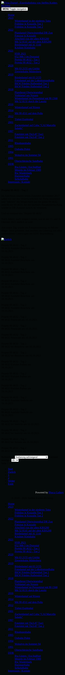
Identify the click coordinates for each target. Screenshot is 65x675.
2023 (10, 17)
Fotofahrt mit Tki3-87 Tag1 (29, 134)
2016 (10, 104)
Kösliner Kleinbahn (25, 47)
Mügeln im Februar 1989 (28, 170)
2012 (10, 116)
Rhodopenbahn (23, 143)
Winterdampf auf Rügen (27, 107)
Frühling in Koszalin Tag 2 (29, 26)
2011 (10, 140)
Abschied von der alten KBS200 (32, 38)
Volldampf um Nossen (26, 95)
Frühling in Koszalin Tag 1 (29, 23)
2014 (10, 110)
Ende (11, 483)
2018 (10, 89)
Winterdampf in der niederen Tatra (33, 20)
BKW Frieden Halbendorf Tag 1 (32, 83)
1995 (10, 146)
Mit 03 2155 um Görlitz (27, 68)
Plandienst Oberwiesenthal (29, 92)
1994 (10, 152)
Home (11, 14)
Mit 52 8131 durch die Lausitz (30, 101)
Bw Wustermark (23, 173)
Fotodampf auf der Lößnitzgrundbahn (34, 80)
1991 (10, 158)
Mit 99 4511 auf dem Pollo (29, 113)
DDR (11, 164)
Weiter (11, 480)
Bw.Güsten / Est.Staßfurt (28, 167)
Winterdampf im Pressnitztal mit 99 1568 (36, 98)
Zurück (12, 471)
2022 (10, 29)
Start (10, 469)
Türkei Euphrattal (24, 119)
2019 (10, 74)
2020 (10, 65)
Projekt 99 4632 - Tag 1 (27, 59)
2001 (10, 122)
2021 (10, 50)
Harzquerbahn (22, 176)
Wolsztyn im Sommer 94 (28, 155)
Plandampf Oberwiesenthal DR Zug (34, 32)
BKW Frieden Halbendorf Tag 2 (32, 86)
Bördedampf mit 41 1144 (28, 44)
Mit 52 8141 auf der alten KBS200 (33, 41)
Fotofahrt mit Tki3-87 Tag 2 (29, 137)
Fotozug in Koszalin (25, 35)
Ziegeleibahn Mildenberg (28, 71)
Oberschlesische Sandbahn (29, 161)
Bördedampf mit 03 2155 (28, 77)
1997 (10, 131)
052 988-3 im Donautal (27, 56)
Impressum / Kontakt (19, 181)
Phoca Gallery (56, 492)
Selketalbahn (21, 178)
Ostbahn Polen (22, 149)
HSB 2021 (20, 53)
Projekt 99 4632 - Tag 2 (27, 62)
